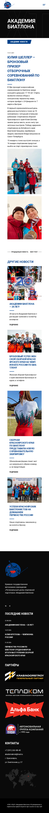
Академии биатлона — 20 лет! (19, 625)
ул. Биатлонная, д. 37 (13, 762)
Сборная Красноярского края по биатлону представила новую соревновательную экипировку (22, 447)
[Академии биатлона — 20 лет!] (24, 283)
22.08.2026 (8, 620)
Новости (23, 42)
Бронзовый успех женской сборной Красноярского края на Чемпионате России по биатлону (22, 362)
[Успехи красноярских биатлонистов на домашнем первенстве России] (24, 490)
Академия (14, 42)
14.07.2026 (8, 630)
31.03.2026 (8, 642)
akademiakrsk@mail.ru (14, 754)
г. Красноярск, (11, 758)
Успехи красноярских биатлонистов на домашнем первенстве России (22, 510)
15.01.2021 (10, 53)
